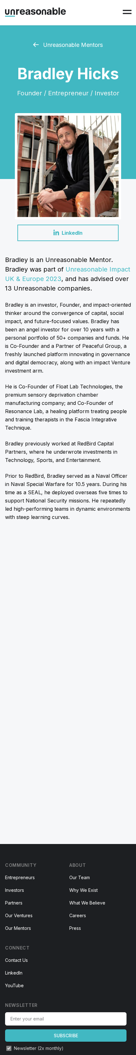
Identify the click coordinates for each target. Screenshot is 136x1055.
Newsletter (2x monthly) (39, 1048)
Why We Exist (83, 890)
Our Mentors (18, 928)
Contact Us (16, 960)
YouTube (14, 985)
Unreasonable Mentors (72, 45)
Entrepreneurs (20, 877)
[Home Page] (35, 12)
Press (75, 928)
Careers (77, 915)
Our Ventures (19, 915)
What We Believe (87, 902)
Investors (14, 890)
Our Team (79, 877)
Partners (13, 902)
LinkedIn (13, 972)
